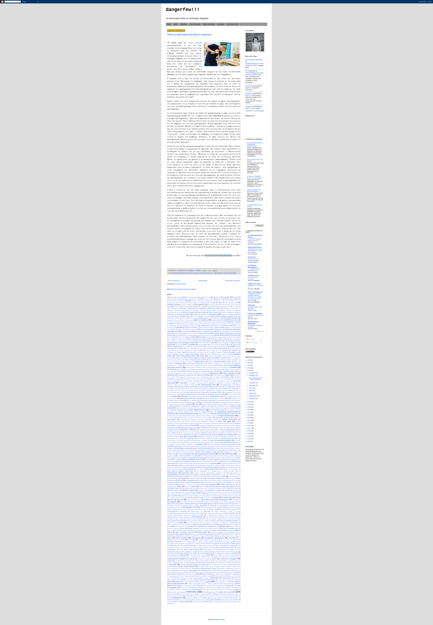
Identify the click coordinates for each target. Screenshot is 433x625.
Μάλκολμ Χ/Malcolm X (187, 444)
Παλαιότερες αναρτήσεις (232, 280)
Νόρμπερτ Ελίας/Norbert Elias (212, 476)
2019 (249, 407)
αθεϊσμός (190, 304)
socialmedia (216, 599)
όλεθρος (179, 486)
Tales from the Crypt (227, 599)
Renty (205, 598)
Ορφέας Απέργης (210, 486)
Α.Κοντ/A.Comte (171, 302)
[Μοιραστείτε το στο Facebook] (214, 270)
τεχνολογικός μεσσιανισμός (214, 538)
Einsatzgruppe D (171, 589)
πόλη (171, 500)
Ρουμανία (193, 515)
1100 (177, 297)
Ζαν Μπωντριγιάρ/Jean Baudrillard (205, 388)
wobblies (207, 601)
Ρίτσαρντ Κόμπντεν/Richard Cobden (177, 509)
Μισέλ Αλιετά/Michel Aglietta (174, 457)
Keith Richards (221, 594)
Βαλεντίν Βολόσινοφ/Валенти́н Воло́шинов (185, 333)
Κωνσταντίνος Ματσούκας (222, 425)
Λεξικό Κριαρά (235, 431)
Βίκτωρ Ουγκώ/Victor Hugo (232, 337)
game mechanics (206, 589)
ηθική (175, 396)
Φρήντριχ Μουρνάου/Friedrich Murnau (223, 572)
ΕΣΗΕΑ (208, 379)
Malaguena (170, 596)
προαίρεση (196, 499)
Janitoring (169, 594)
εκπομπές (178, 367)
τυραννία (170, 559)
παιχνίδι (176, 490)
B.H (246, 71)
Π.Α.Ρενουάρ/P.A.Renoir (213, 488)
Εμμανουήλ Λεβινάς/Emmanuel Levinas (227, 371)
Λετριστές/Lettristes (172, 434)
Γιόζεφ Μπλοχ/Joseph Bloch (200, 346)
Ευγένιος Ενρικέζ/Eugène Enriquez (176, 381)
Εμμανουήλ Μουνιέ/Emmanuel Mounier (177, 373)
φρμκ (197, 574)
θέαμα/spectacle (215, 396)
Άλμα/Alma (224, 314)
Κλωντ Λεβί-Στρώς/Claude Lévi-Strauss (219, 417)
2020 (249, 404)
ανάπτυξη (224, 318)
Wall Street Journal (197, 601)
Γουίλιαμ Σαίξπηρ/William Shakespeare (217, 358)
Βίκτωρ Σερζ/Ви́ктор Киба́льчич (175, 339)
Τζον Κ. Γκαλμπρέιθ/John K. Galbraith (190, 543)
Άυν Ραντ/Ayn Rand (186, 331)
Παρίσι (237, 490)
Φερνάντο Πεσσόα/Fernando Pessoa (200, 562)
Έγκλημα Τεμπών (189, 365)
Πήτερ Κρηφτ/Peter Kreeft (215, 494)
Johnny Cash (211, 594)
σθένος (218, 520)
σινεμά (180, 523)
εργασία (227, 375)
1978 (234, 299)
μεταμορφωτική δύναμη (206, 454)
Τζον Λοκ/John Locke (209, 543)
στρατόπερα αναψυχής (217, 532)
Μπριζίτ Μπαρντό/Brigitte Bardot (214, 469)
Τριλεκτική (183, 555)
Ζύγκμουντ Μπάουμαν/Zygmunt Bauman (191, 394)
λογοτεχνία (190, 436)
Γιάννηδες (177, 344)
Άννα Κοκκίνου (198, 322)
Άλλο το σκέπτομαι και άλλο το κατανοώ (189, 34)
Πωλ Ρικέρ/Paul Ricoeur (188, 503)
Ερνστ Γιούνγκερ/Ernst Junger (225, 377)
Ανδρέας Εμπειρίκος (172, 320)
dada (239, 585)
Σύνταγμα (193, 534)
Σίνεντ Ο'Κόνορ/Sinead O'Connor (196, 522)
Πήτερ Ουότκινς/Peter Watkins (191, 495)
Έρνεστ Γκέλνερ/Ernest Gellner (204, 377)
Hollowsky (191, 592)
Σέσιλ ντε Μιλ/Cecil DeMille (207, 520)
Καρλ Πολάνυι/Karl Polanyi (216, 410)
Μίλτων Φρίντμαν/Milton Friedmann (210, 456)
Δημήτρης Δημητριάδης (232, 359)
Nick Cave (220, 596)
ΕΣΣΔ (214, 379)
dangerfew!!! (183, 9)
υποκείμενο (233, 559)
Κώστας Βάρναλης (236, 425)
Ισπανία (176, 404)
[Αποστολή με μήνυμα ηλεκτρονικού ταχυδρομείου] (207, 270)
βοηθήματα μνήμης (189, 343)
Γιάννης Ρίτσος (237, 344)
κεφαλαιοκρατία (229, 416)
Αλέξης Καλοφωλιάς (227, 312)
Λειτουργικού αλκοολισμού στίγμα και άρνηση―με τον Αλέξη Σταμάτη (255, 250)
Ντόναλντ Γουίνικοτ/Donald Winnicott (190, 482)
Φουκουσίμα (232, 564)
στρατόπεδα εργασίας (200, 532)
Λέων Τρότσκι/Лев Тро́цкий (203, 434)
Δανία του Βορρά (189, 359)
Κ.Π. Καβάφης (192, 406)
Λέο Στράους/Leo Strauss (188, 433)
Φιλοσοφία (220, 24)
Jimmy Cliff (193, 594)
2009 (249, 433)
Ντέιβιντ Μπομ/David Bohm (227, 478)
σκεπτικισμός (234, 522)
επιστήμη (207, 375)
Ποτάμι (189, 499)
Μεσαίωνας (170, 454)
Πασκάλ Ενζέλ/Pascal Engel (181, 492)
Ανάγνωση (251, 305)
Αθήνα (196, 304)
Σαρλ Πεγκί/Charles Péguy (183, 518)
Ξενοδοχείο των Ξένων (231, 482)
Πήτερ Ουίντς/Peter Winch (174, 495)
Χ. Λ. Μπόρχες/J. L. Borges (229, 574)
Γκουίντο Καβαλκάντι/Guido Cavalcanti (217, 354)
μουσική (214, 463)
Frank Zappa (196, 589)
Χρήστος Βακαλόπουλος (221, 581)
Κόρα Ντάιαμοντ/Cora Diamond (209, 419)
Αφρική (196, 331)
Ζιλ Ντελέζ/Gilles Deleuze (215, 392)
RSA (237, 598)
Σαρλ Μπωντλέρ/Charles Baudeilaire (215, 517)
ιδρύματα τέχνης (201, 402)
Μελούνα (230, 452)
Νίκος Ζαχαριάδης (201, 475)
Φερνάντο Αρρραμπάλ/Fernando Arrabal (177, 562)
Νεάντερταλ (235, 473)
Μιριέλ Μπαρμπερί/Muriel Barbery (230, 456)
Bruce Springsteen (208, 585)
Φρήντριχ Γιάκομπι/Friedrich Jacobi (183, 572)
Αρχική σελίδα (203, 280)
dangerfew (173, 587)
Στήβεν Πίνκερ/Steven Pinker (183, 532)
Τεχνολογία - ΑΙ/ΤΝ (232, 24)
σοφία (198, 526)
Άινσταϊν (222, 304)
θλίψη (226, 398)
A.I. (188, 583)
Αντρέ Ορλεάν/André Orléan (205, 325)
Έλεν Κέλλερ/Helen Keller (198, 367)
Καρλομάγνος (170, 412)
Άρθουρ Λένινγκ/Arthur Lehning (185, 329)
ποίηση (215, 498)
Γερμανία (170, 344)
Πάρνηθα (169, 492)
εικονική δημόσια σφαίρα (220, 365)
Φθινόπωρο (216, 562)
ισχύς (197, 404)
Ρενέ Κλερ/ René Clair (206, 507)
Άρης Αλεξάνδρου (220, 327)
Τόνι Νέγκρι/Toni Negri (206, 553)
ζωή (222, 394)
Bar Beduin (225, 583)
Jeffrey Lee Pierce (184, 594)
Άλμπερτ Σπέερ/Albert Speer (182, 316)
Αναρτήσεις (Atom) (180, 284)
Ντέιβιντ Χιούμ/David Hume (189, 480)
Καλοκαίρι (170, 408)
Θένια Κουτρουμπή (228, 396)
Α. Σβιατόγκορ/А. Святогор (219, 301)
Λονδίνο (199, 436)
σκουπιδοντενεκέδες (185, 524)
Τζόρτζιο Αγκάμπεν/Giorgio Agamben (194, 549)
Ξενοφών (169, 484)
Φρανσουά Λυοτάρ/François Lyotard (228, 568)
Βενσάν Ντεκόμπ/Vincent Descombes (183, 273)
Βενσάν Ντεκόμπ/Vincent (206, 335)
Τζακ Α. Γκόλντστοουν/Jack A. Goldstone (192, 541)
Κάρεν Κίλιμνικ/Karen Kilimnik (197, 408)
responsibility (213, 598)
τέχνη (169, 538)
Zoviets (171, 603)
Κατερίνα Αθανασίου (204, 413)
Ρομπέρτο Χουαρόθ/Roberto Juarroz (177, 515)
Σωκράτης (209, 534)
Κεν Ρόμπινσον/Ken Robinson (189, 415)
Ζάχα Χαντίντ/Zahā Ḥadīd (202, 390)
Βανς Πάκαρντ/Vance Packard (230, 333)
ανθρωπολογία (216, 320)
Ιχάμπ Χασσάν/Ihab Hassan (209, 404)
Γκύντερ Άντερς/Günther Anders (186, 356)
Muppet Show (206, 596)
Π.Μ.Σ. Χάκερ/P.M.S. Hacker (230, 488)
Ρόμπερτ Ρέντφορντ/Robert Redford (195, 513)
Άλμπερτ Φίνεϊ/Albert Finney (200, 316)
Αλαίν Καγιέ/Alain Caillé (181, 306)
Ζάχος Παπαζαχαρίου (217, 390)
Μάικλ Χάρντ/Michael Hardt (201, 442)
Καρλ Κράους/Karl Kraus (180, 410)
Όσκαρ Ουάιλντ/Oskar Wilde (225, 486)
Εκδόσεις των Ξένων (254, 284)
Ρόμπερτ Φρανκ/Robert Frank (214, 513)
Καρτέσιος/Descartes (207, 412)
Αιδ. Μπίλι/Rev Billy (213, 304)
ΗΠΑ (182, 396)
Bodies (199, 585)
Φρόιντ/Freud (206, 574)
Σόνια (209, 524)
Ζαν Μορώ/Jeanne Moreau (187, 388)
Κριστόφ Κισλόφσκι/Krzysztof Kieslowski (222, 423)
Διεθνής (210, 361)
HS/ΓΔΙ (204, 592)
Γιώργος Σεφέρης (198, 350)
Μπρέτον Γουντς (198, 469)
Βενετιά (196, 335)
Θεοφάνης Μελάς (188, 398)
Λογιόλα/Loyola (173, 436)
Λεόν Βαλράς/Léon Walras (204, 433)
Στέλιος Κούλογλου (172, 530)
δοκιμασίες (228, 361)
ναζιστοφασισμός (172, 473)
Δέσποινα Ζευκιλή (219, 359)
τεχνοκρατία (196, 538)
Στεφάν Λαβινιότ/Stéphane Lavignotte (199, 530)
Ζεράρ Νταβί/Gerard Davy (232, 390)
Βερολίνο (188, 337)
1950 (199, 299)
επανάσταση (171, 375)
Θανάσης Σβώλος (192, 396)
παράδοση (219, 490)
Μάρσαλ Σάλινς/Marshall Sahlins (201, 448)
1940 (175, 299)
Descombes (212, 587)
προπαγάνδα (171, 502)
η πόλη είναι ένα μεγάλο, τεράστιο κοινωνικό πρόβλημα (254, 240)
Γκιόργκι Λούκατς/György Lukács (194, 354)
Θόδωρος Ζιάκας (173, 400)
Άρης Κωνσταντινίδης (233, 327)
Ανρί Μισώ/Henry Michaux (174, 323)
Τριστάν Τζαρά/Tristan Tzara (196, 555)
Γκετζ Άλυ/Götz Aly (201, 352)
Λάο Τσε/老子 (200, 431)
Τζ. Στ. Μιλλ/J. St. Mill (228, 540)
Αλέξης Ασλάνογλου (214, 312)
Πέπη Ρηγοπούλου (226, 492)
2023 (249, 368)
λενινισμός (226, 431)
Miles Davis (186, 596)
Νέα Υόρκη (226, 473)
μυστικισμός (236, 469)
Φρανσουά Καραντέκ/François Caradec (205, 568)
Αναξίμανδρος (215, 318)
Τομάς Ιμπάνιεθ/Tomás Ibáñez (207, 551)
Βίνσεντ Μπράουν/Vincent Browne (183, 341)
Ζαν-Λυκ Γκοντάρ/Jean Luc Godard (226, 388)
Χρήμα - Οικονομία (208, 24)
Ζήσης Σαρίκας (201, 392)
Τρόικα (208, 555)
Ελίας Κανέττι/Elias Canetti (184, 369)
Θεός (178, 398)
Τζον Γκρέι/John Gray (172, 543)
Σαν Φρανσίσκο (185, 517)
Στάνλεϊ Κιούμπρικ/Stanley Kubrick (208, 528)
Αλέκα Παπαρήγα (171, 308)
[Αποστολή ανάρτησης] (203, 270)
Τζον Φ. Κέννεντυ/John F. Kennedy (225, 545)
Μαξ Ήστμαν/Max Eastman (187, 446)
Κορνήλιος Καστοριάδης (229, 419)
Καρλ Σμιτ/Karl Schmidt (233, 410)
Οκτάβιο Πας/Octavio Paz (227, 484)
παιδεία (169, 490)
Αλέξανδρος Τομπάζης (225, 310)
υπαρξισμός (223, 559)
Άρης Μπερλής (171, 329)
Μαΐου (251, 390)
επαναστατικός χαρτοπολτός (186, 375)
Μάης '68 (176, 442)
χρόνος (238, 582)
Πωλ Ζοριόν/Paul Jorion (217, 501)
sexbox (208, 599)
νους (211, 273)
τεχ (238, 536)
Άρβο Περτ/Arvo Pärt (187, 327)
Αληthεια (195, 314)
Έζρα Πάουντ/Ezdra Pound (203, 365)
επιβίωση (199, 375)
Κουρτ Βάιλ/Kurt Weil (187, 421)
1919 (234, 297)
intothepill (228, 592)
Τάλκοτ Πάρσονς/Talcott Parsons (195, 536)
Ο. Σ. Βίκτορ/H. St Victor (191, 484)
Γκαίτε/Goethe (170, 352)
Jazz (175, 594)
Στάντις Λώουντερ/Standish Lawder (229, 528)
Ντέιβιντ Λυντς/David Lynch (210, 478)
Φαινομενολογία (217, 560)
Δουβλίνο (236, 361)
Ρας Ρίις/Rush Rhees (186, 505)
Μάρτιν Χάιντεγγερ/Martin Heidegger (207, 452)
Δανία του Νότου (201, 359)
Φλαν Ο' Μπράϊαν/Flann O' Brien (217, 564)
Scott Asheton (182, 599)
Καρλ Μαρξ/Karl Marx (197, 410)
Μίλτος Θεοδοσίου (180, 456)
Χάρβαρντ (217, 576)
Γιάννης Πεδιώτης (225, 344)
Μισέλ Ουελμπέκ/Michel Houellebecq (194, 457)
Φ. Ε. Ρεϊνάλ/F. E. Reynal (181, 560)
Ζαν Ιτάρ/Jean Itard (172, 388)
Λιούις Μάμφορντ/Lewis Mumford (224, 435)
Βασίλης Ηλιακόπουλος (173, 335)
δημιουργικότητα (200, 361)
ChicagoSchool (219, 585)
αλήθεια (187, 314)
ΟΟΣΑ (201, 486)
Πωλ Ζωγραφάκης (231, 501)
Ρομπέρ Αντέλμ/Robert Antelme (223, 511)
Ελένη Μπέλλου (224, 367)
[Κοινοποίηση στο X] (212, 270)
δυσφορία (179, 363)
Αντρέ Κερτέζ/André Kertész (186, 325)
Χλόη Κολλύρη (186, 581)
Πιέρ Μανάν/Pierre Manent (208, 495)
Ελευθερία (233, 367)
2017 (249, 412)
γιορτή (230, 346)
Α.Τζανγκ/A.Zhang (204, 302)
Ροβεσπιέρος (232, 509)
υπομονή (169, 560)
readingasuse (189, 598)
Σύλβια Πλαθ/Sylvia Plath (232, 532)
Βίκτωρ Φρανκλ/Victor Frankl (218, 339)
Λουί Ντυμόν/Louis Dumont (191, 438)
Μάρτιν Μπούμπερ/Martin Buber (186, 452)
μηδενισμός (229, 454)
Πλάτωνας (198, 497)
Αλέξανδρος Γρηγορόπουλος (188, 308)
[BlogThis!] (209, 270)
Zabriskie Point (237, 601)
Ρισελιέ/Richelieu (225, 507)
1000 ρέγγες (170, 297)
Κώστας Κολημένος (189, 427)
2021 (249, 402)
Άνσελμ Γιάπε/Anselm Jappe (191, 323)
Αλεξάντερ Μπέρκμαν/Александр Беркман (194, 312)
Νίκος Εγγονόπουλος (188, 475)
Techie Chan (252, 257)
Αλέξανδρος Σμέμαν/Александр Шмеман (178, 310)
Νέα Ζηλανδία (217, 473)
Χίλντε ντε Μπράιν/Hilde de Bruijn (230, 580)
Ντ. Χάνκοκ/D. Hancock (194, 478)
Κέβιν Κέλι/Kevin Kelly (233, 413)
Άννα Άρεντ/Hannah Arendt (230, 320)
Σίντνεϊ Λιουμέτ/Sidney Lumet (214, 522)
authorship (216, 583)
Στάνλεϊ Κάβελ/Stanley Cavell (188, 528)
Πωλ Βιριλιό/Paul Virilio (187, 501)
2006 (180, 301)
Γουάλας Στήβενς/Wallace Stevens (218, 356)
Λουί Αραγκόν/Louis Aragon (211, 436)
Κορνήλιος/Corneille (172, 421)
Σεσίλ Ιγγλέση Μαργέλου (192, 520)
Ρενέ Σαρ (216, 507)
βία (195, 337)
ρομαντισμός (207, 511)
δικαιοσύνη (218, 361)
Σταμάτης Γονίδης (234, 526)
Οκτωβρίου (252, 383)
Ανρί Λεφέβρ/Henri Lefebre (231, 322)
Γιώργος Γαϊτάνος (234, 348)
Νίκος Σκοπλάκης (236, 475)
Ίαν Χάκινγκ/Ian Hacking (205, 400)
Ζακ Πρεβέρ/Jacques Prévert (214, 386)
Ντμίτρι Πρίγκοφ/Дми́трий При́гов (227, 480)
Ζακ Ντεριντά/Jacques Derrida (195, 386)
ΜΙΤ (206, 459)
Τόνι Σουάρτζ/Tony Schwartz (222, 553)
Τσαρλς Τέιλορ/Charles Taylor (214, 557)
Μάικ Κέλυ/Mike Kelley (186, 442)
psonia (169, 598)
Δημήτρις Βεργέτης (187, 361)
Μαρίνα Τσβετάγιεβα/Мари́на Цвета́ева (179, 448)
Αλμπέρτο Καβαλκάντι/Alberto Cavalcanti (221, 316)
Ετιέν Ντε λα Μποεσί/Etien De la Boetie (228, 379)
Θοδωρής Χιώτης (236, 398)
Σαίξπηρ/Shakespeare (173, 517)
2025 (249, 362)
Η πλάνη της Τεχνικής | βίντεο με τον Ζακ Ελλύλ (254, 177)
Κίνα (239, 415)
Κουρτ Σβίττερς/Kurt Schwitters (205, 421)
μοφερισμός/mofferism (173, 465)
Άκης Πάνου (236, 304)
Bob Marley (192, 585)
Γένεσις (219, 342)
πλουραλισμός (207, 497)
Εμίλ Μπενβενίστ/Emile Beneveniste (202, 369)
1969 (229, 299)
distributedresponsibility (223, 587)
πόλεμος (238, 498)
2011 (249, 428)
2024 (249, 365)
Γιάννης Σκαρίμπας (174, 346)
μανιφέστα (199, 444)
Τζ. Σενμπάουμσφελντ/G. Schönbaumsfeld (209, 540)
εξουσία (234, 373)
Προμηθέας (236, 499)
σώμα (216, 534)
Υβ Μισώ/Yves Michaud (203, 559)
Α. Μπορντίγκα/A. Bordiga (203, 301)
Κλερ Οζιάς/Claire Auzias (199, 417)
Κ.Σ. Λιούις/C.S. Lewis (204, 406)
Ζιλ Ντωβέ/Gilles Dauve (230, 392)
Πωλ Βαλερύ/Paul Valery (201, 501)
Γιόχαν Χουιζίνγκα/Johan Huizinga (217, 348)
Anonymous (249, 86)
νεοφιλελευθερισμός (173, 475)
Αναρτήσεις (251, 339)
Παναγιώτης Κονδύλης (188, 490)
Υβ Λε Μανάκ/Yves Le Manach (185, 559)
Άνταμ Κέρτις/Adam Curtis (207, 323)
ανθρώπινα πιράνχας (200, 320)
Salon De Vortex (171, 599)
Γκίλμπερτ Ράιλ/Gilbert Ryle (201, 273)
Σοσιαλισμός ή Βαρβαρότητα (233, 524)
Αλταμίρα (201, 318)
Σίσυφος (227, 522)
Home (169, 24)
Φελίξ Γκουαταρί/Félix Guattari (231, 560)
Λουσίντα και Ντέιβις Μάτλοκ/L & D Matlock (196, 440)
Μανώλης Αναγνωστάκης (228, 444)
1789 (182, 297)
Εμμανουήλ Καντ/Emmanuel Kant (204, 371)
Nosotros (227, 596)
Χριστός (232, 581)
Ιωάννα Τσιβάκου (223, 404)
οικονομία (212, 484)
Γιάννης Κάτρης (214, 344)
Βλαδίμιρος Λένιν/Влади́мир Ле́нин (215, 341)
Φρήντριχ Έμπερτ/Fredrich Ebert (203, 572)
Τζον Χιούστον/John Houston (189, 547)
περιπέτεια (236, 492)
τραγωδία (235, 553)
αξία (177, 327)
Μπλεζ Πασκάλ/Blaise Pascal (231, 467)
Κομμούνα (236, 417)
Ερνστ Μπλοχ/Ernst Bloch (190, 379)
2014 (249, 420)
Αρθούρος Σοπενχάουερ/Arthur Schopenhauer (209, 329)
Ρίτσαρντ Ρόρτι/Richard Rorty (217, 509)
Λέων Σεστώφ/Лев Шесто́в (186, 434)
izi (234, 592)
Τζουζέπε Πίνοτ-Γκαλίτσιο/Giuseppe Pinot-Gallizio (221, 549)
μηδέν (220, 454)
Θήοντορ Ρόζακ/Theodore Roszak (214, 398)
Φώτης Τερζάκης (216, 574)
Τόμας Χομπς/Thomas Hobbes (188, 553)
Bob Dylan (184, 585)
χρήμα (209, 582)
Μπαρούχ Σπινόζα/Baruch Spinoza (190, 465)
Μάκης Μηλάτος (215, 442)
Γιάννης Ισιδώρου (203, 344)
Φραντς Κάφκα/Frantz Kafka (196, 570)
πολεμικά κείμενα (227, 498)
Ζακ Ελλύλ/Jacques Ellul (206, 385)
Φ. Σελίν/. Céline (194, 560)
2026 (249, 360)
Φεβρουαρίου (253, 396)
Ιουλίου (251, 388)
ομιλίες (194, 486)
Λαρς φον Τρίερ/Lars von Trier (214, 431)
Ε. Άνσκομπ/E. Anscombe (193, 363)
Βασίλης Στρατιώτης (187, 335)
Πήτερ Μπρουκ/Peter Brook (231, 494)
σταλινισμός (222, 526)
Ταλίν (183, 536)
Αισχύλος (228, 304)
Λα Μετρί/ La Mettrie (218, 429)
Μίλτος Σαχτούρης (193, 456)
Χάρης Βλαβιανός (226, 576)
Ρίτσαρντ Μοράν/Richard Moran (197, 509)
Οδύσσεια (203, 484)
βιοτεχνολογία (198, 341)
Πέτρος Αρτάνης (171, 494)
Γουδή (231, 356)
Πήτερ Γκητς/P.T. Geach (199, 494)
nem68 (213, 596)
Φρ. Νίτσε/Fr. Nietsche (187, 566)
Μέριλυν (237, 452)
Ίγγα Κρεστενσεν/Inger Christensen (186, 402)
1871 (207, 297)
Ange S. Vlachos (207, 583)
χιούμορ (169, 582)
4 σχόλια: (198, 270)
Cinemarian (228, 585)
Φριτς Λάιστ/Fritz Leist (188, 574)
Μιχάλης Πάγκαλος (179, 463)
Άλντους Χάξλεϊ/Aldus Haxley (188, 318)
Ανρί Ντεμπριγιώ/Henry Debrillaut (213, 322)
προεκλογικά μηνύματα (209, 500)
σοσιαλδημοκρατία (218, 524)
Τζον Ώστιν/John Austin (206, 547)
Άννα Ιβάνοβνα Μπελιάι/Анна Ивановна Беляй (179, 322)
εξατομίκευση (214, 373)
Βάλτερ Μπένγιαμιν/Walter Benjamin (209, 333)
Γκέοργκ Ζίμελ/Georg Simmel (185, 352)
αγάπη (213, 302)
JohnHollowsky (250, 60)
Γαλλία (212, 343)
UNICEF (176, 601)
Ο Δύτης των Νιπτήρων (255, 313)
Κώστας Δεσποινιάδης (175, 427)
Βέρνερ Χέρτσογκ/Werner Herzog (175, 337)
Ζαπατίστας (190, 390)
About (175, 24)
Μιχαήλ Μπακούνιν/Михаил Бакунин (185, 461)
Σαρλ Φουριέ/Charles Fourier (201, 518)
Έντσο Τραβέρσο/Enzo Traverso (198, 373)
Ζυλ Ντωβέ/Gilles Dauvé (212, 394)
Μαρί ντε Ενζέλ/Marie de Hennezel (232, 446)
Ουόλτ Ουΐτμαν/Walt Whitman (197, 488)
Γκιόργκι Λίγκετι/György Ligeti (175, 354)
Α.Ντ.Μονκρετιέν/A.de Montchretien (187, 302)
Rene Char (199, 598)
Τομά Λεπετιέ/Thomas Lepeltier (189, 551)
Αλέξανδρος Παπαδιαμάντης (230, 308)
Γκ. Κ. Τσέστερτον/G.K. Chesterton (228, 350)
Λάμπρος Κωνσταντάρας (188, 431)
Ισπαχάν (182, 404)
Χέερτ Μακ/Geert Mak (228, 578)
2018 (249, 410)
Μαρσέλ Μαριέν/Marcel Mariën (220, 448)
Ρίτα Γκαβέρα (235, 507)
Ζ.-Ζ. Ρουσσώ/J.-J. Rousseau (195, 383)
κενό (219, 416)
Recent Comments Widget (257, 111)
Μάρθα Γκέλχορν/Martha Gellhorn (212, 446)
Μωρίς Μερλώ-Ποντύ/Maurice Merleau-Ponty (180, 471)
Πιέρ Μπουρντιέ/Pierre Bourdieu (225, 495)
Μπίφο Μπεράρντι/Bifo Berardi (213, 467)
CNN (235, 585)
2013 (249, 423)
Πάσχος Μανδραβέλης (197, 492)
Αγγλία (220, 302)
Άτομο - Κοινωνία (195, 24)
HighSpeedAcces (173, 592)
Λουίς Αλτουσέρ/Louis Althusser (210, 438)
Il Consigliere (219, 592)
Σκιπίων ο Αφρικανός (172, 524)
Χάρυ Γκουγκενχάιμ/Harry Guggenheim (177, 578)
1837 (187, 297)
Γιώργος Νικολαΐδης (184, 350)
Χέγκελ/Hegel (215, 578)
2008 (186, 301)
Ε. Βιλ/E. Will (206, 363)
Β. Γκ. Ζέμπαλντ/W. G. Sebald (208, 331)
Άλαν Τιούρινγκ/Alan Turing (196, 306)
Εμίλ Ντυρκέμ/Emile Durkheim (222, 369)
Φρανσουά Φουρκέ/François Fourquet (177, 570)
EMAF (179, 589)
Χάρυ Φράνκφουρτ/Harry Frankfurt (199, 578)
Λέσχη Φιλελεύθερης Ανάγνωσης (223, 433)
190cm (222, 297)
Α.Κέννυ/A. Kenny (234, 301)
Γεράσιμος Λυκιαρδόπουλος (230, 342)
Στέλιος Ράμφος (183, 530)
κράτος (220, 421)
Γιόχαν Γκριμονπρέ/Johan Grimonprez (196, 348)
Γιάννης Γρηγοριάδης (189, 344)
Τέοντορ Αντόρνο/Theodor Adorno (226, 536)
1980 (239, 299)
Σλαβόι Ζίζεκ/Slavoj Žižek (199, 524)
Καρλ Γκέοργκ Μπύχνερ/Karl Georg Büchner (218, 408)
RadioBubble (177, 598)
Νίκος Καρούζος (212, 475)
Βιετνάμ (201, 337)
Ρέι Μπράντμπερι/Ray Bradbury (225, 505)
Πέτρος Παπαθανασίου (184, 494)
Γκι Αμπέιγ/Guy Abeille (214, 352)
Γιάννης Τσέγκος (186, 346)
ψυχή (171, 583)
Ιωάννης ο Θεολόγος (235, 404)
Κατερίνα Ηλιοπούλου (218, 413)
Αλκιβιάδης (203, 314)
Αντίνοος (218, 323)
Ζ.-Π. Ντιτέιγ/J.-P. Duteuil (229, 383)
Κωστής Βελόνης (229, 427)
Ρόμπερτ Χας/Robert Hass (231, 513)
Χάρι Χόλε (236, 576)
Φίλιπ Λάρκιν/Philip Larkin (234, 562)
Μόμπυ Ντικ (189, 463)
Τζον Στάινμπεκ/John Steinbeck (204, 545)
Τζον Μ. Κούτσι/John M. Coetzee (226, 543)
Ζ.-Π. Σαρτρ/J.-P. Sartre (187, 385)
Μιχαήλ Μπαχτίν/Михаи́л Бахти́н (207, 461)
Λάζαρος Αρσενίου (231, 429)
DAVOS (192, 587)
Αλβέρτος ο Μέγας (234, 306)
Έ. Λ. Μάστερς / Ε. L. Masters (220, 363)
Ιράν (225, 402)
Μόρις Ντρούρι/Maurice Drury (201, 463)
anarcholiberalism (196, 583)
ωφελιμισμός (180, 583)
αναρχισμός (234, 318)
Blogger (222, 619)
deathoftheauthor (201, 587)
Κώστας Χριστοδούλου (217, 427)
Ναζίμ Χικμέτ (234, 471)
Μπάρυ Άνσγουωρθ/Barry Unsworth (211, 465)
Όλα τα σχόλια (252, 342)
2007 (249, 439)
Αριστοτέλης (229, 329)
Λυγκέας (212, 440)
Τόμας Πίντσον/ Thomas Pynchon (226, 551)
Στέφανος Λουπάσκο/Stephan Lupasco (222, 530)
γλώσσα (202, 356)
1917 (228, 297)
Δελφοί (210, 359)
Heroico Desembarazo (255, 292)
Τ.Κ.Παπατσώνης (224, 534)
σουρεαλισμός (191, 526)
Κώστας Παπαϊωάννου (202, 427)
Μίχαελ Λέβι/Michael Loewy (217, 459)
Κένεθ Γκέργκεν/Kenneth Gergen (207, 415)
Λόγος (181, 436)
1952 (204, 299)
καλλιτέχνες (234, 406)
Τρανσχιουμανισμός (172, 555)
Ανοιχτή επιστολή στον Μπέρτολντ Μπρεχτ (254, 190)
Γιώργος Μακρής (171, 350)
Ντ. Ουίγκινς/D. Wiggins (179, 478)
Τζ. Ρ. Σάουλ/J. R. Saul (188, 540)
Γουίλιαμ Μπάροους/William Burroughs (193, 358)
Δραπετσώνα (170, 363)
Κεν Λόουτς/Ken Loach (173, 415)
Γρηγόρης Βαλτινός (177, 359)
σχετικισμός (201, 534)
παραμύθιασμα (229, 490)
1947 (194, 299)
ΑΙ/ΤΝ (203, 304)
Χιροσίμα (177, 581)
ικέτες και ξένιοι (212, 402)
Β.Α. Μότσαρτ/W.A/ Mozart (226, 331)
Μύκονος (228, 469)
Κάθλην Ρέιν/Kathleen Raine (220, 406)
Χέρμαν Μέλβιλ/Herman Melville (184, 580)
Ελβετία (188, 367)
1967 (219, 299)
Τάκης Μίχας (175, 536)
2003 (175, 301)
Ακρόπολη (170, 306)
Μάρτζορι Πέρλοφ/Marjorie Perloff (200, 450)
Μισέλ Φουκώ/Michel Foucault (192, 459)
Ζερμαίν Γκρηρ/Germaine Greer (175, 392)
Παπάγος (201, 490)
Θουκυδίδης (183, 400)
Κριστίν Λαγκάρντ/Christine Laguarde (200, 423)
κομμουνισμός (171, 419)
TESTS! (236, 599)
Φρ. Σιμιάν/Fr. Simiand (204, 566)
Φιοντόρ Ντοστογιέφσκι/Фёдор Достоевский (193, 564)
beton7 (238, 583)
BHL (171, 585)
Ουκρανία (184, 488)
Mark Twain (178, 596)
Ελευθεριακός (171, 369)
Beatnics (232, 583)
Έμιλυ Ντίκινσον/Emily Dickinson (182, 371)
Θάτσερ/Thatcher (203, 396)
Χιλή (219, 580)
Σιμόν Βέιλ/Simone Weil (229, 520)
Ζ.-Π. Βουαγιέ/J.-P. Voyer (213, 383)
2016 (249, 415)
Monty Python (196, 596)
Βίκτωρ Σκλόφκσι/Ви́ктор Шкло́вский (197, 339)
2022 (249, 370)
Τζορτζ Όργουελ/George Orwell (225, 547)
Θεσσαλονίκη (199, 398)
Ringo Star (221, 598)
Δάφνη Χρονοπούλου (254, 247)
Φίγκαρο (223, 562)
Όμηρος (187, 486)
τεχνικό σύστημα (181, 538)
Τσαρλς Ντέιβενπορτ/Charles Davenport (224, 555)
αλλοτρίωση (213, 314)
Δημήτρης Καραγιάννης (173, 361)
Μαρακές (198, 446)
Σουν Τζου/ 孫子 (180, 526)
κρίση (229, 421)
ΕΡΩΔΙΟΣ (201, 379)
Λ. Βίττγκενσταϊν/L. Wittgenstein (187, 429)
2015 (192, 301)
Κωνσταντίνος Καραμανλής (206, 425)
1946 (190, 299)
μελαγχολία (222, 452)
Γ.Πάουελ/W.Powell (203, 342)
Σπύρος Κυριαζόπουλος (209, 526)
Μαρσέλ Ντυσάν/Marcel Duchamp (181, 450)
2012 (249, 425)
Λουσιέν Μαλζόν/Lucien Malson (175, 440)
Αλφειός (208, 318)
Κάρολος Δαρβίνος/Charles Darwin (188, 412)
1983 (170, 301)
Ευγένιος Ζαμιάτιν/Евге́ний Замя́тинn (199, 381)
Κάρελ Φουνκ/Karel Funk (182, 408)
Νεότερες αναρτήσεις (174, 280)
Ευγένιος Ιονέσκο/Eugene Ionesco (221, 381)
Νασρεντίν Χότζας (198, 473)
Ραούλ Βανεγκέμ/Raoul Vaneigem (226, 503)
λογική (239, 434)
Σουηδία (171, 526)
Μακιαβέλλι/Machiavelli (227, 442)
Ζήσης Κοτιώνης (190, 392)
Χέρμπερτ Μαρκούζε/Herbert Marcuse (204, 580)
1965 (214, 299)
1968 (224, 299)
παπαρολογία (209, 490)
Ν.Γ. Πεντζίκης (224, 471)
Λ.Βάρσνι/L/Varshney (205, 429)
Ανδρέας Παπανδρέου (185, 320)
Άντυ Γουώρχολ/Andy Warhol (224, 325)
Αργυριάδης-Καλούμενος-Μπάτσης (205, 327)
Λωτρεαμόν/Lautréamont (224, 440)
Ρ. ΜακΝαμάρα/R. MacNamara (206, 503)
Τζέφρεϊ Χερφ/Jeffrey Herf (232, 541)
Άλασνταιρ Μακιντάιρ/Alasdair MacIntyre (217, 306)
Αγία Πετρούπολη (230, 302)
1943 (180, 299)
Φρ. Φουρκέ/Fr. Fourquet (218, 566)
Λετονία (237, 433)
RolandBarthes (230, 598)
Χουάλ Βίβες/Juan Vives (198, 581)
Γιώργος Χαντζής (210, 350)
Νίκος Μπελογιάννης (224, 475)
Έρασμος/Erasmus (218, 375)
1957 (209, 299)
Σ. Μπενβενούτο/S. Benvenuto (221, 273)
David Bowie (184, 587)
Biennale (177, 585)
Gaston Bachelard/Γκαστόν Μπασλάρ (223, 589)
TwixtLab (169, 601)
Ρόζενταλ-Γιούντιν (195, 511)
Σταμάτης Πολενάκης (172, 528)
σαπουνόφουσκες (197, 517)
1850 (202, 297)
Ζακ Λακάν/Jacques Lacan (227, 385)
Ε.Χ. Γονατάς (178, 365)
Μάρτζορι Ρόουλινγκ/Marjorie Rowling (221, 450)
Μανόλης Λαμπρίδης (213, 444)
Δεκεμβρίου (252, 373)
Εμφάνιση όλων (260, 331)
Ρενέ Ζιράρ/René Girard (189, 507)
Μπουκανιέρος (188, 469)
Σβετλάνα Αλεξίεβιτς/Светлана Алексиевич (223, 518)
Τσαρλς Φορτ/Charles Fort (232, 557)
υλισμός (214, 559)
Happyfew (238, 589)
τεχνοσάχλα (231, 538)
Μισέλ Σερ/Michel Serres (229, 457)
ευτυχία (181, 383)
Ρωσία (201, 515)
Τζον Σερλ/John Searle (186, 545)
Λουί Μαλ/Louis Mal (226, 436)
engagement (187, 589)
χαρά (211, 576)
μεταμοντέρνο (190, 454)
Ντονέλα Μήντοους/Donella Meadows (213, 482)
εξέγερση (225, 373)
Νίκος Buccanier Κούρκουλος (177, 476)
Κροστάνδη (185, 425)
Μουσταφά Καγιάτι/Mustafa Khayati (230, 463)
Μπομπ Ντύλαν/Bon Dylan (174, 469)
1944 (185, 299)
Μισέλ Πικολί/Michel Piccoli (213, 457)
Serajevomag (200, 599)
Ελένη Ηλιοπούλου (212, 367)
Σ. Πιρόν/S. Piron (233, 515)
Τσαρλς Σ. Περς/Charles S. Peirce (195, 557)
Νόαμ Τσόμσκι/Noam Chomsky (195, 476)
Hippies (182, 592)
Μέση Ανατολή (180, 454)
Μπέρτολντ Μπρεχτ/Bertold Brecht (193, 467)
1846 (192, 297)
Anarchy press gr (253, 275)
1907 (217, 297)
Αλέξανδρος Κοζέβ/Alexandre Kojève (209, 308)
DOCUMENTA (235, 587)
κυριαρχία (193, 425)
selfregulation (191, 599)
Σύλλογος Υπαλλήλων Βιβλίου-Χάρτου (177, 534)
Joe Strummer (201, 594)
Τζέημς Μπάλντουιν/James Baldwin (214, 541)
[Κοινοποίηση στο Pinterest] (216, 270)
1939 (170, 299)
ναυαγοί (208, 473)
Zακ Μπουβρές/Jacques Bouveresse (221, 601)
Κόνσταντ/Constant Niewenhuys (189, 419)
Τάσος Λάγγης (210, 536)
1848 (197, 297)
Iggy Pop (211, 592)
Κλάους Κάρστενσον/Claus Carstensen (179, 417)
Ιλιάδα (220, 402)
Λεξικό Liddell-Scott (172, 433)
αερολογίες (182, 304)
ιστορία (189, 404)
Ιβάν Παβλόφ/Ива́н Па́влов (222, 400)
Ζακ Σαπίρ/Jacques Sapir (232, 386)
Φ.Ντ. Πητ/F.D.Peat (206, 560)
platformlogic (235, 596)
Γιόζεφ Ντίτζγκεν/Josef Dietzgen (217, 346)
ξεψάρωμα (178, 484)
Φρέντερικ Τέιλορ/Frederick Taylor (215, 570)
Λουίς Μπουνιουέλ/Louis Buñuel (229, 438)
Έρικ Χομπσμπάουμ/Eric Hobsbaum (183, 377)
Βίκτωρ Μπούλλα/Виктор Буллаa (214, 337)
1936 (239, 297)
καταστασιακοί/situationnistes (187, 413)
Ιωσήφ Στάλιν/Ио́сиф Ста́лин (177, 406)
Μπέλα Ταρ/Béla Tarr (227, 465)
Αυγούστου (252, 385)
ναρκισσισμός (185, 473)
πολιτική (180, 500)
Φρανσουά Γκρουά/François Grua (182, 568)
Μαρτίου (252, 393)
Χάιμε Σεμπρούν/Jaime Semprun (199, 576)
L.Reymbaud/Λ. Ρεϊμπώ (233, 594)
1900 (212, 297)
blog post (248, 88)
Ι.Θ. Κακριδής (192, 400)
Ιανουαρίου (252, 398)
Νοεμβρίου (252, 375)
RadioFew (183, 24)
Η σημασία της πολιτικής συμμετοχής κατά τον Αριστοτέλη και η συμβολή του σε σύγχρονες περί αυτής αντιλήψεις (255, 297)
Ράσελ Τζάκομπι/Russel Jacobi (204, 505)
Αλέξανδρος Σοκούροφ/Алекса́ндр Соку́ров (204, 310)
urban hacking (184, 601)
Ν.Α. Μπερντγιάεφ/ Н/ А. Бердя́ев (207, 471)
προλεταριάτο (223, 500)
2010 (249, 431)
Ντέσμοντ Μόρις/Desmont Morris (208, 480)
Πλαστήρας (190, 497)
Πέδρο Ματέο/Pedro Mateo (212, 492)
